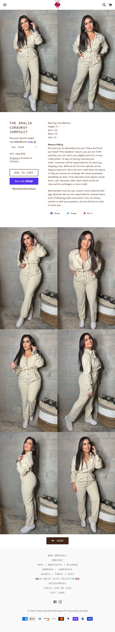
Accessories (57, 583)
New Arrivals (57, 555)
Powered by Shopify (77, 610)
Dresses (57, 560)
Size (14, 147)
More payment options (24, 188)
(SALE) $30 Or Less (57, 588)
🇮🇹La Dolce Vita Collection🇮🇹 (58, 578)
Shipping (14, 158)
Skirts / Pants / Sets (57, 574)
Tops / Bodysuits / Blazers (57, 565)
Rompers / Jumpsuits (57, 569)
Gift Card (57, 592)
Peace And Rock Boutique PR (51, 610)
